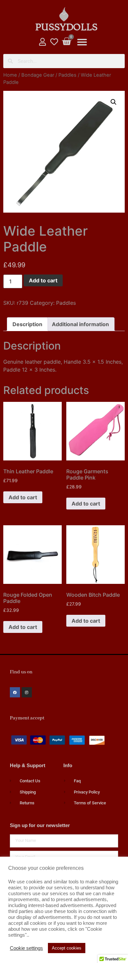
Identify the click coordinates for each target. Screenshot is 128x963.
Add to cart (43, 280)
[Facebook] (15, 692)
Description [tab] (27, 324)
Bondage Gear (37, 75)
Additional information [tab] (80, 324)
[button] (82, 42)
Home (10, 75)
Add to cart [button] (23, 497)
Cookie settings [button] (26, 948)
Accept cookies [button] (66, 948)
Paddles (67, 75)
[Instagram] (27, 692)
